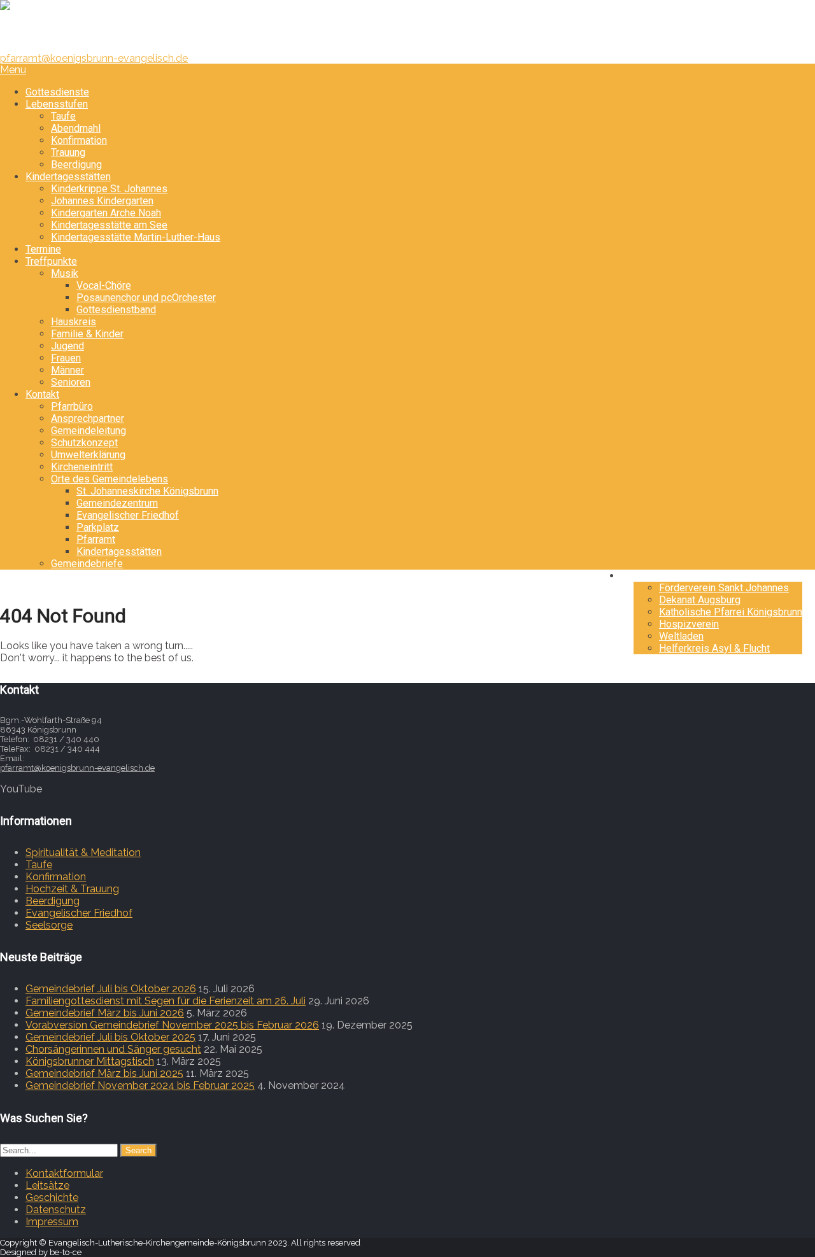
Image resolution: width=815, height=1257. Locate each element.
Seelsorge (49, 925)
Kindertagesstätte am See (109, 225)
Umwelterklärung (88, 455)
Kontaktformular (64, 1173)
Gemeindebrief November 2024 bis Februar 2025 (140, 1085)
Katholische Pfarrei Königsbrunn (730, 612)
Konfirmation (79, 140)
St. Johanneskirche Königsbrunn (147, 491)
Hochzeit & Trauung (72, 889)
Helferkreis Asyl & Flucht (714, 648)
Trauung (68, 152)
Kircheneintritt (82, 467)
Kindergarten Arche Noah (106, 213)
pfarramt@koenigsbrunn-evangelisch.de (94, 58)
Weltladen (681, 636)
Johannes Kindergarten (102, 201)
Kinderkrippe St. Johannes (109, 189)
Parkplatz (97, 527)
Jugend (67, 346)
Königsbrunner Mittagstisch (89, 1061)
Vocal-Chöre (103, 285)
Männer (67, 370)
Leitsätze (47, 1185)
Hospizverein (689, 624)
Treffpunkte (51, 261)
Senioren (70, 382)
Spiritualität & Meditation (83, 852)
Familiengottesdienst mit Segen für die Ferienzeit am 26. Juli (165, 1001)
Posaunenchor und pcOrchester (146, 297)
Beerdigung (76, 164)
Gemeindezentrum (117, 503)
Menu (13, 70)
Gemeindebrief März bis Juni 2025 (104, 1073)
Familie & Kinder (87, 334)
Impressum (51, 1222)
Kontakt (42, 394)
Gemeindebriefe (87, 564)
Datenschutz (55, 1210)
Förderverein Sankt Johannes (724, 588)
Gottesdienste (57, 92)
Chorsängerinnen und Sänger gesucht (113, 1049)
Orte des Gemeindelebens (109, 479)
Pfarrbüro (72, 406)
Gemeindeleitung (88, 431)
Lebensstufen (56, 104)
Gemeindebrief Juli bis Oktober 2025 (110, 1037)
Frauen (66, 358)
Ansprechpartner (87, 418)
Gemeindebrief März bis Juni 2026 (104, 1013)
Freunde (652, 576)
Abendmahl (76, 128)
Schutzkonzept (84, 443)
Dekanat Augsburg (700, 600)
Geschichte (51, 1197)
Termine (43, 249)
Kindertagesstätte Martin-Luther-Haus (135, 237)
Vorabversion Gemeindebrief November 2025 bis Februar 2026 (172, 1025)
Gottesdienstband (116, 310)
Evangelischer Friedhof (127, 515)
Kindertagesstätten (68, 177)
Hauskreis (73, 322)
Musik (64, 273)
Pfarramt (95, 539)
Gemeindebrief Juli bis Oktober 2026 (110, 989)
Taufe (63, 116)
